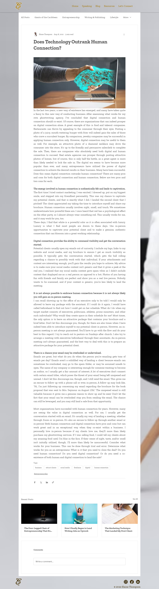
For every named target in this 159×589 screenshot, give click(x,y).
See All (135, 499)
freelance (77, 468)
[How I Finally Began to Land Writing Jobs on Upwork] (80, 514)
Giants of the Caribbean (46, 17)
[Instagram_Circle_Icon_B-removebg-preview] (125, 581)
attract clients (51, 468)
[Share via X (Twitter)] (41, 482)
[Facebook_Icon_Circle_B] (131, 581)
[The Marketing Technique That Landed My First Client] (120, 514)
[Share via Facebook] (35, 482)
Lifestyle (114, 17)
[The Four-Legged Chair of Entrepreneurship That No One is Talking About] (39, 514)
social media (65, 468)
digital (87, 468)
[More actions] (123, 34)
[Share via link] (53, 482)
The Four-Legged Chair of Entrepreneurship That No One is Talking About (37, 529)
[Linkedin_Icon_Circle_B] (138, 581)
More (125, 17)
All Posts (25, 17)
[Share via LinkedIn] (47, 482)
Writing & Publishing (95, 17)
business (38, 468)
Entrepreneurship (71, 17)
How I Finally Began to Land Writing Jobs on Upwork (78, 529)
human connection (101, 468)
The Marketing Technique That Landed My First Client (118, 529)
